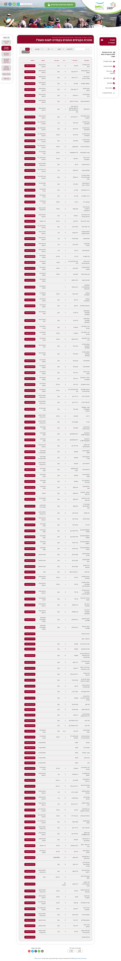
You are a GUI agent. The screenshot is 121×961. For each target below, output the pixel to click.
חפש (27, 49)
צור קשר (6, 79)
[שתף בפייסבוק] (35, 951)
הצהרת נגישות (77, 958)
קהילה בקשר (6, 74)
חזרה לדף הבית (6, 42)
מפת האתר (84, 958)
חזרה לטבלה (26, 52)
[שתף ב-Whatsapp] (39, 951)
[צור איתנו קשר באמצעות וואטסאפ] (14, 4)
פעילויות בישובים (6, 54)
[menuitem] (108, 41)
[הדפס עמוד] (42, 951)
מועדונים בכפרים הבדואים (6, 60)
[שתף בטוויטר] (32, 951)
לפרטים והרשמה (30, 66)
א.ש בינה (37, 958)
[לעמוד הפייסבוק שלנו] (10, 4)
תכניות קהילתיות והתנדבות (6, 68)
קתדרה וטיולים (6, 48)
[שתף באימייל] (29, 951)
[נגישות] (5, 4)
